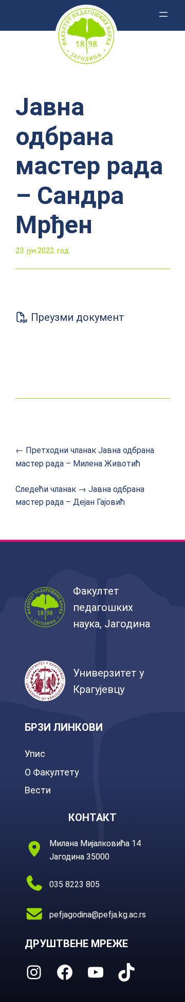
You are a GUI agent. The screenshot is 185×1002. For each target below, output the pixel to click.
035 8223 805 (74, 884)
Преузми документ (76, 317)
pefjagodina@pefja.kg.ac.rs (97, 914)
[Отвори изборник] (163, 14)
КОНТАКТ (92, 817)
